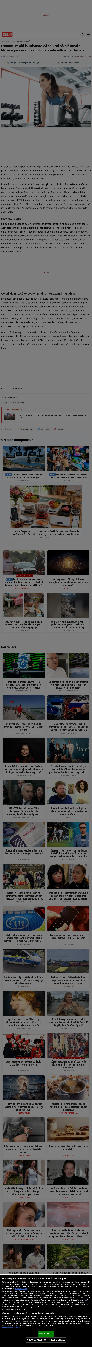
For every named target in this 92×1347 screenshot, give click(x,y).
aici (85, 1300)
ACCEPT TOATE (46, 1334)
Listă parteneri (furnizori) (11, 1327)
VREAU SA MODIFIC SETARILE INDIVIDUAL (46, 1340)
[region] (46, 1310)
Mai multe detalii (21, 1289)
